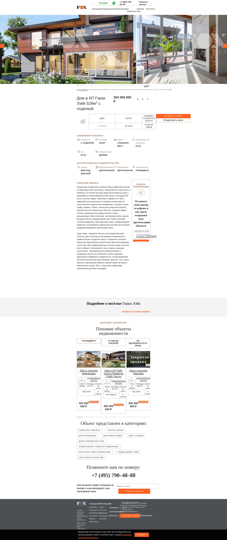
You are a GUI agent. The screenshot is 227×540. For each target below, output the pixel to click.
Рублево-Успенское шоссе (129, 90)
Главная (86, 90)
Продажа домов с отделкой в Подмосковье (98, 446)
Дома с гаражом (136, 436)
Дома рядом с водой (112, 436)
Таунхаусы (93, 516)
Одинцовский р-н (147, 90)
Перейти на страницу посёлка (136, 311)
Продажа (115, 90)
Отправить (140, 241)
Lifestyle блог (140, 10)
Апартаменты (94, 513)
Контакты (150, 9)
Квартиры (93, 507)
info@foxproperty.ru (130, 511)
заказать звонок (134, 491)
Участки (102, 510)
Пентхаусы (93, 510)
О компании (131, 10)
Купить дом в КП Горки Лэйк (91, 457)
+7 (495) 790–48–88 (126, 3)
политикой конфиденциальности (146, 236)
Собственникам (119, 9)
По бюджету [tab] (89, 341)
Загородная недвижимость (100, 90)
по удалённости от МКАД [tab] (138, 343)
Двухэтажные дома (87, 436)
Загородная (97, 9)
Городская (107, 9)
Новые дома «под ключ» (90, 430)
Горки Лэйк (159, 90)
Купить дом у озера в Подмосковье (95, 452)
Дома (101, 507)
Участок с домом (115, 430)
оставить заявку (173, 116)
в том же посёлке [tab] (113, 342)
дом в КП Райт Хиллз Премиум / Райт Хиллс (113, 373)
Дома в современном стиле (91, 441)
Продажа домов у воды (128, 452)
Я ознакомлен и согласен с (146, 236)
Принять (141, 535)
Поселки (102, 519)
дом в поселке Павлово (138, 372)
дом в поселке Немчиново (89, 372)
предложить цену (173, 120)
